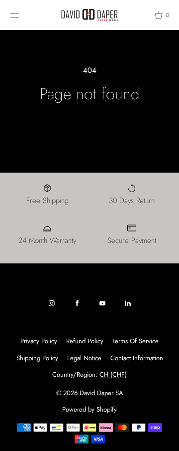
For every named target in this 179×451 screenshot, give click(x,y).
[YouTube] (102, 303)
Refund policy (84, 341)
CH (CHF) (113, 374)
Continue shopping (90, 125)
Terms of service (135, 341)
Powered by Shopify (89, 409)
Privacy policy (38, 341)
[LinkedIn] (128, 303)
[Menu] (22, 14)
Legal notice (84, 358)
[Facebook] (77, 303)
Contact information (136, 358)
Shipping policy (37, 358)
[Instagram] (52, 303)
